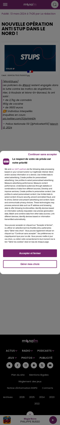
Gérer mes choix (30, 264)
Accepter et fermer (30, 253)
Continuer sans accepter (42, 154)
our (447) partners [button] (19, 169)
